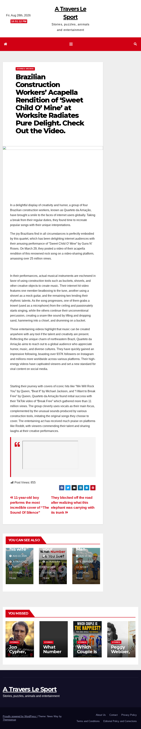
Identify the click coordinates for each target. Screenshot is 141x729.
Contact (113, 715)
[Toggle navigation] (71, 44)
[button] (135, 44)
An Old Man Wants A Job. (85, 551)
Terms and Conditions (88, 721)
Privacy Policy (129, 715)
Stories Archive (25, 69)
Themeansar (9, 719)
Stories (14, 642)
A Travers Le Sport (30, 689)
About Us (101, 715)
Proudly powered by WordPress (20, 716)
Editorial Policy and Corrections (120, 721)
